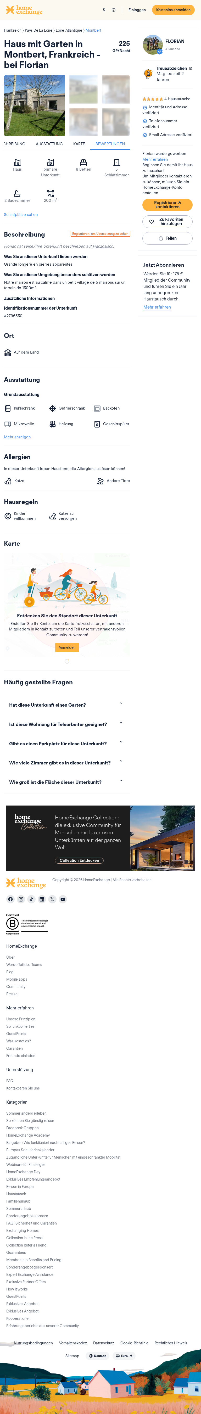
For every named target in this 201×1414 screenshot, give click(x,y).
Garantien (14, 1048)
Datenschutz (103, 1343)
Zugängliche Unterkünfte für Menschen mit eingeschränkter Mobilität (63, 1157)
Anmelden (67, 647)
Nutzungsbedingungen (33, 1343)
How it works (17, 1289)
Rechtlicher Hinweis (171, 1343)
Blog (10, 972)
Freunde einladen (20, 1056)
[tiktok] (31, 899)
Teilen (171, 238)
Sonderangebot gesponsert (29, 1267)
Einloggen (137, 10)
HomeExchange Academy (28, 1135)
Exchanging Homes (22, 1230)
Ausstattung (49, 144)
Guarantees (16, 1252)
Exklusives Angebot (22, 1304)
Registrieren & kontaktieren (167, 204)
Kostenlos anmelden (173, 10)
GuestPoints (16, 1034)
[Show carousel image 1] (83, 89)
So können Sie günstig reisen (30, 1121)
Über (10, 957)
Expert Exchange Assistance (29, 1274)
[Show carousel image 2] (116, 89)
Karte (79, 144)
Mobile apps (16, 979)
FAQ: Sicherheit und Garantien (31, 1223)
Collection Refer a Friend (26, 1245)
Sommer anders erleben (26, 1113)
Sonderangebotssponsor (27, 1216)
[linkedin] (42, 899)
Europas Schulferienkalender (30, 1150)
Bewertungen (110, 144)
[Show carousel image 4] (116, 122)
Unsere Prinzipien (20, 1019)
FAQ (10, 1081)
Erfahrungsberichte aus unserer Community (42, 1326)
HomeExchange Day (23, 1172)
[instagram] (21, 899)
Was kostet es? (18, 1041)
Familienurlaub (18, 1201)
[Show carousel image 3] (83, 122)
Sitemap (72, 1356)
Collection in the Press (24, 1238)
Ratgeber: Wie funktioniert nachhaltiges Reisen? (45, 1143)
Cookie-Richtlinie (134, 1343)
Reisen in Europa (20, 1186)
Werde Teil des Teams (24, 965)
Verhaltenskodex (73, 1343)
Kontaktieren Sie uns (23, 1088)
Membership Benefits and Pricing (34, 1260)
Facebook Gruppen (22, 1128)
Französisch (103, 246)
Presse (12, 994)
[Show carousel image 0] (34, 105)
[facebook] (10, 899)
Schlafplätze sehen (21, 214)
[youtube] (63, 899)
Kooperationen (18, 1318)
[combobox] (97, 1356)
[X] (52, 899)
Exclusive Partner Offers (26, 1282)
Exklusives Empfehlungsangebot (33, 1179)
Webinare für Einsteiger (25, 1165)
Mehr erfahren (155, 159)
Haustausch (16, 1194)
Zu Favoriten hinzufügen (171, 221)
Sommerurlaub (18, 1208)
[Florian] (152, 44)
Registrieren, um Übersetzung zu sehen (100, 234)
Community (15, 987)
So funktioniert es (20, 1026)
